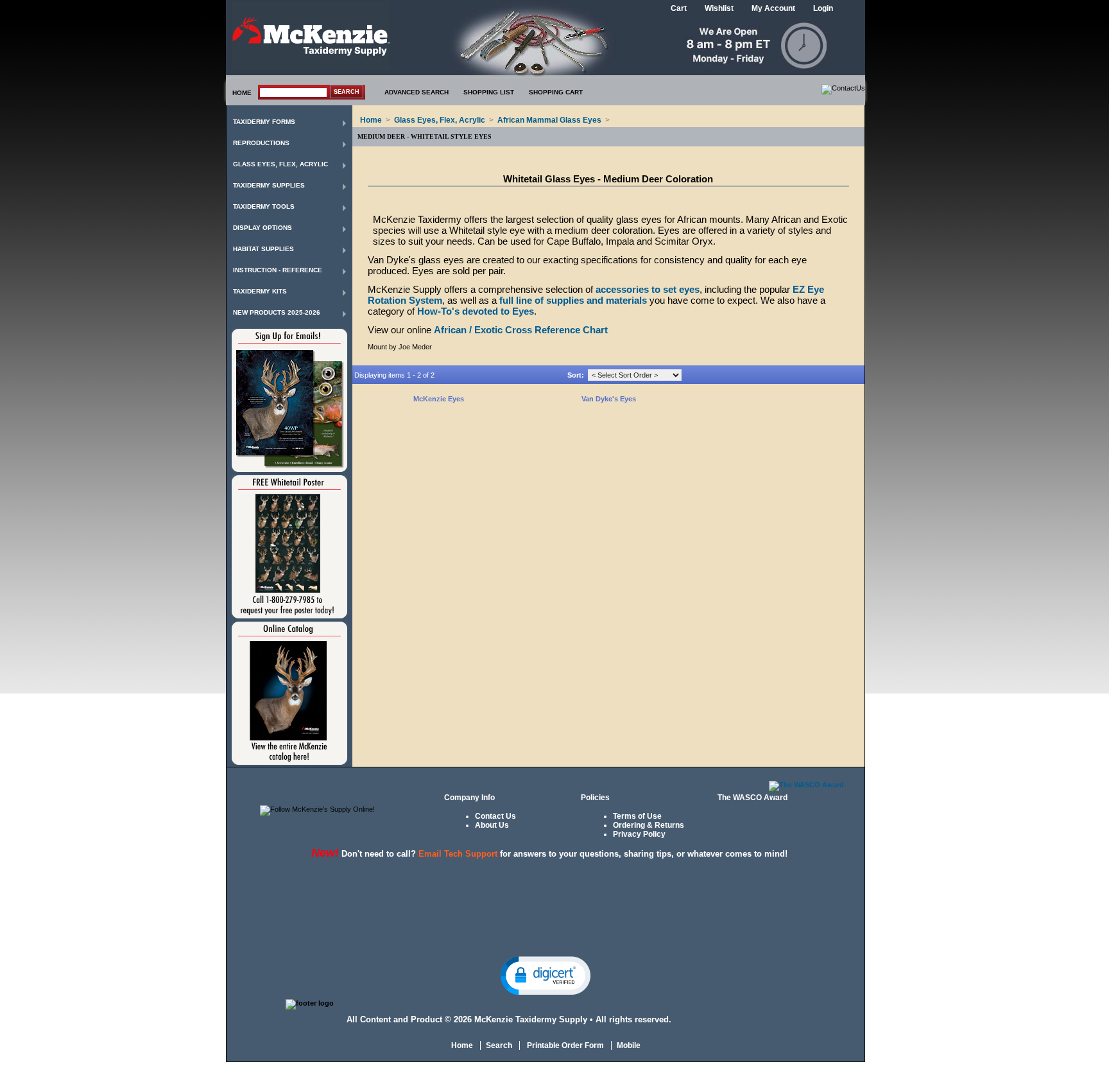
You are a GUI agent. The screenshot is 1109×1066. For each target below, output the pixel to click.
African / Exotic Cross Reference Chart (521, 329)
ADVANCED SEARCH (416, 92)
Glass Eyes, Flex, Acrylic (280, 164)
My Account (773, 8)
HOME (242, 92)
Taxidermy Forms (264, 121)
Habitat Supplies (263, 248)
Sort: (575, 375)
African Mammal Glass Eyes (549, 120)
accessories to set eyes (648, 289)
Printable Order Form (564, 1045)
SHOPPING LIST (488, 92)
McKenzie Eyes (438, 399)
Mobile (628, 1045)
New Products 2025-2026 (276, 312)
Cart (679, 8)
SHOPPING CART (556, 92)
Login (823, 8)
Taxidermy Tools (264, 206)
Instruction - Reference (277, 270)
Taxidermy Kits (260, 291)
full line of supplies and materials (573, 300)
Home (371, 120)
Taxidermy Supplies (269, 185)
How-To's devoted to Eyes (475, 311)
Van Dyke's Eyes (608, 399)
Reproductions (261, 142)
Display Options (262, 227)
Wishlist (719, 8)
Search (499, 1045)
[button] (545, 975)
